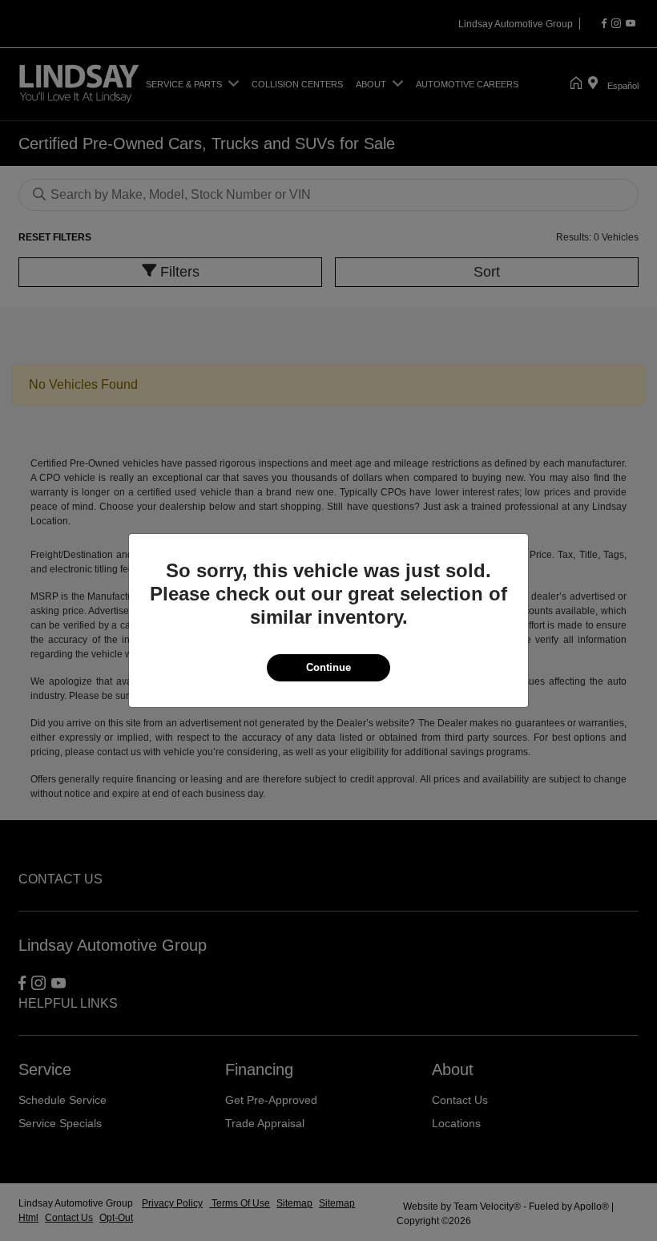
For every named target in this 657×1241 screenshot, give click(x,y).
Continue (328, 667)
